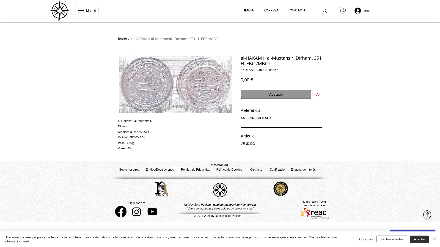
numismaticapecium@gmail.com (234, 204)
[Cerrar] (434, 239)
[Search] (325, 11)
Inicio (122, 38)
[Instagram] (136, 211)
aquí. (26, 241)
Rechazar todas (391, 239)
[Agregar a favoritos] (317, 94)
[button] (343, 11)
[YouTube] (152, 211)
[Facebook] (120, 211)
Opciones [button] (366, 239)
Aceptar (419, 239)
